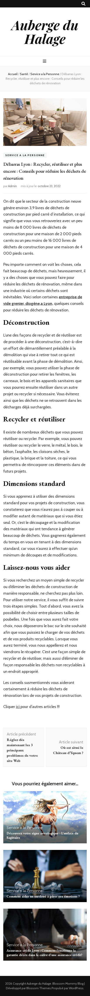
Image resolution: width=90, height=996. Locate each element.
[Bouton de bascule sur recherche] (83, 4)
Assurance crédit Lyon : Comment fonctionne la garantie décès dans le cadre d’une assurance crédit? (44, 952)
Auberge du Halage (45, 31)
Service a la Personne (25, 155)
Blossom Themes (38, 988)
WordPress (76, 988)
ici (18, 706)
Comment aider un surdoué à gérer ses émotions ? (43, 896)
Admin (12, 186)
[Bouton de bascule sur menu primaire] (45, 61)
